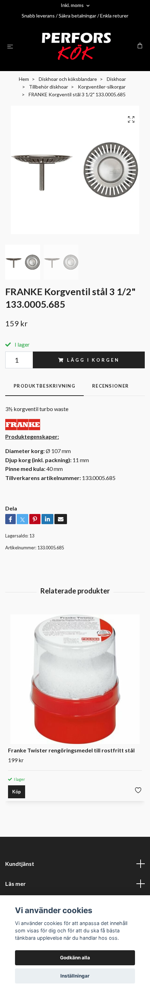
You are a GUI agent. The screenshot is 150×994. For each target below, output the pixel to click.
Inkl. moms (73, 5)
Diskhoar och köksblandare (68, 79)
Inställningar (75, 976)
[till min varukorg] (140, 45)
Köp (16, 791)
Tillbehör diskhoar (48, 87)
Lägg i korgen (93, 360)
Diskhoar (116, 79)
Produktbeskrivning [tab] (44, 386)
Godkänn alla (75, 957)
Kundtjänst (19, 863)
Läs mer (15, 883)
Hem (24, 79)
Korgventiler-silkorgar (102, 87)
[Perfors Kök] (76, 46)
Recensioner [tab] (110, 386)
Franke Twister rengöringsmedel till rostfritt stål (71, 750)
